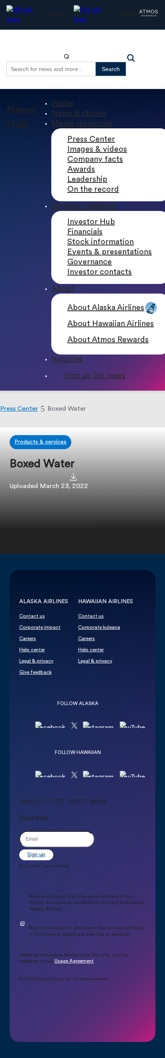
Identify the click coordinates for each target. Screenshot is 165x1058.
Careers (27, 638)
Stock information (100, 242)
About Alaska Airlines (105, 308)
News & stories (79, 113)
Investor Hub (91, 222)
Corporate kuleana (99, 627)
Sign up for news (94, 376)
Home (62, 103)
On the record (93, 190)
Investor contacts (99, 272)
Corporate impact (39, 627)
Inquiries (66, 359)
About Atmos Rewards (108, 340)
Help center (32, 650)
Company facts (95, 160)
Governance (89, 262)
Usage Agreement (74, 961)
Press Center (91, 140)
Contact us (32, 616)
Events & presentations (109, 252)
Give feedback (35, 672)
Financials (85, 232)
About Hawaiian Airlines (110, 324)
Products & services (40, 442)
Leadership (87, 180)
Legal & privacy (36, 661)
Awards (81, 170)
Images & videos (97, 150)
